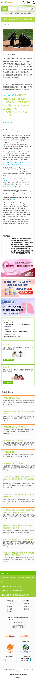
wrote (13, 199)
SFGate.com (15, 152)
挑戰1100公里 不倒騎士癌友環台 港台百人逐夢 (18, 539)
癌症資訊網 (10, 601)
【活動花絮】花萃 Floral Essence (11, 586)
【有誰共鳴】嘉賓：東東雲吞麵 (13, 463)
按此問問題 (10, 360)
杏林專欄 (9, 609)
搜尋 (32, 9)
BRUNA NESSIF (8, 122)
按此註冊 (9, 382)
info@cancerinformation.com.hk (19, 617)
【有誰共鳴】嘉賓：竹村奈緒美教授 (14, 427)
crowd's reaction (10, 187)
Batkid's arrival (8, 181)
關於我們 (26, 606)
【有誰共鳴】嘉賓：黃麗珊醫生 (13, 440)
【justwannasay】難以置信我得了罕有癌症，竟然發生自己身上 (18, 496)
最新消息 (9, 611)
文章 (9, 603)
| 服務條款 (18, 674)
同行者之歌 (6, 13)
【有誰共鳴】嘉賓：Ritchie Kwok (14, 452)
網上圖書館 (26, 601)
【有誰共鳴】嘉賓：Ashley (12, 398)
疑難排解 (9, 606)
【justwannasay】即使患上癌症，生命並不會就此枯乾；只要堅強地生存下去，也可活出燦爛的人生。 (18, 479)
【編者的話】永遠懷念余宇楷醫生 (11, 590)
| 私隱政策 (12, 674)
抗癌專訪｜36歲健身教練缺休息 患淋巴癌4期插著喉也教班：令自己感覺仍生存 (18, 554)
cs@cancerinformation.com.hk (19, 619)
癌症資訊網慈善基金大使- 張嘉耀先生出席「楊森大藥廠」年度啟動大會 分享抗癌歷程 (19, 511)
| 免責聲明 (24, 674)
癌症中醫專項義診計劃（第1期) (12, 336)
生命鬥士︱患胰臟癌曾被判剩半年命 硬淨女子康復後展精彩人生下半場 (18, 527)
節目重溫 (26, 603)
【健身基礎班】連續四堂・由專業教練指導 (15, 331)
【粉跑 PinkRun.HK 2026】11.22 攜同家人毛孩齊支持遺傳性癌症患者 (18, 325)
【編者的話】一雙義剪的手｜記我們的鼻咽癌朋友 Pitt (18, 412)
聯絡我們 (26, 609)
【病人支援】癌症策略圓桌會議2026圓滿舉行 (15, 595)
